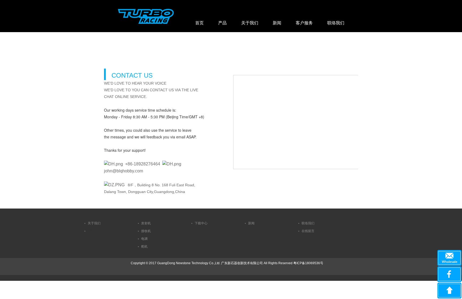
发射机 (146, 223)
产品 (222, 23)
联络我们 (335, 23)
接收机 (146, 231)
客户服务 (304, 23)
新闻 (277, 23)
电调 (144, 239)
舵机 (144, 246)
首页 (199, 23)
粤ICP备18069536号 (308, 263)
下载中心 (201, 223)
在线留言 (308, 231)
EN (90, 231)
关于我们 (249, 23)
